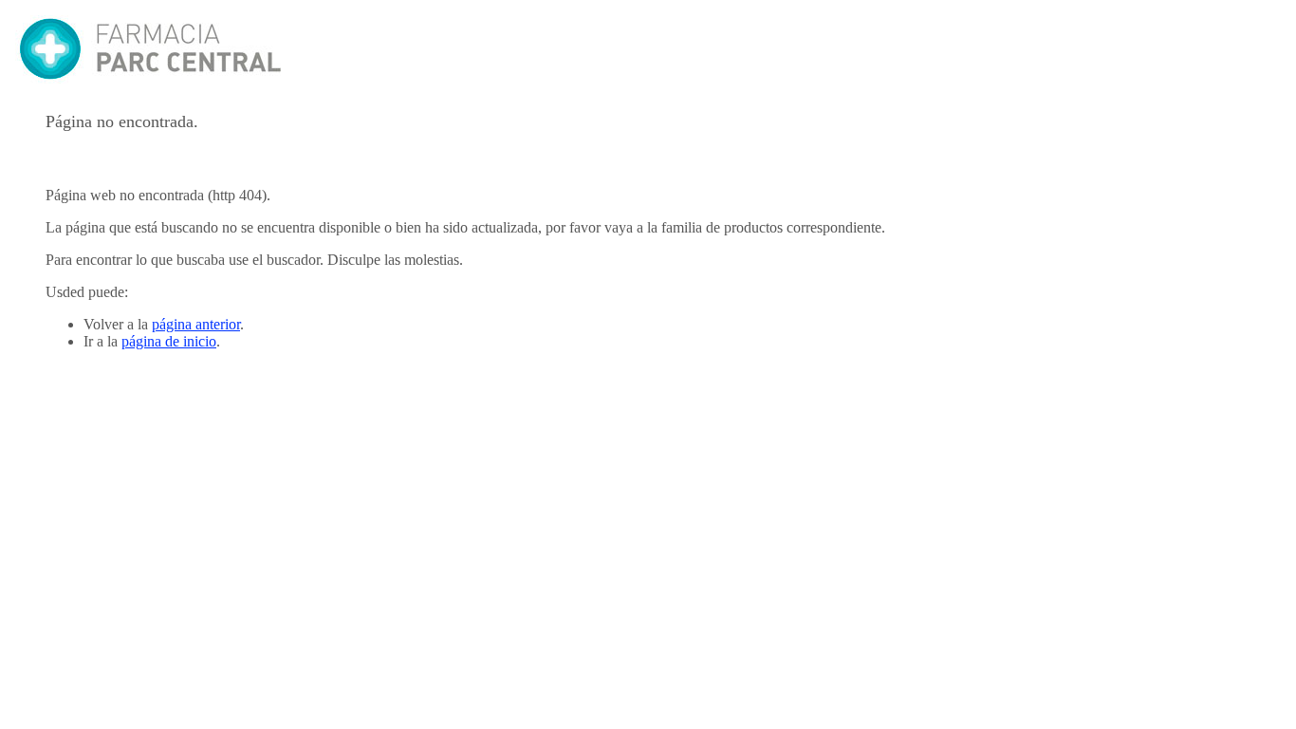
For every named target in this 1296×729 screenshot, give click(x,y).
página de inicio (168, 341)
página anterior (196, 324)
